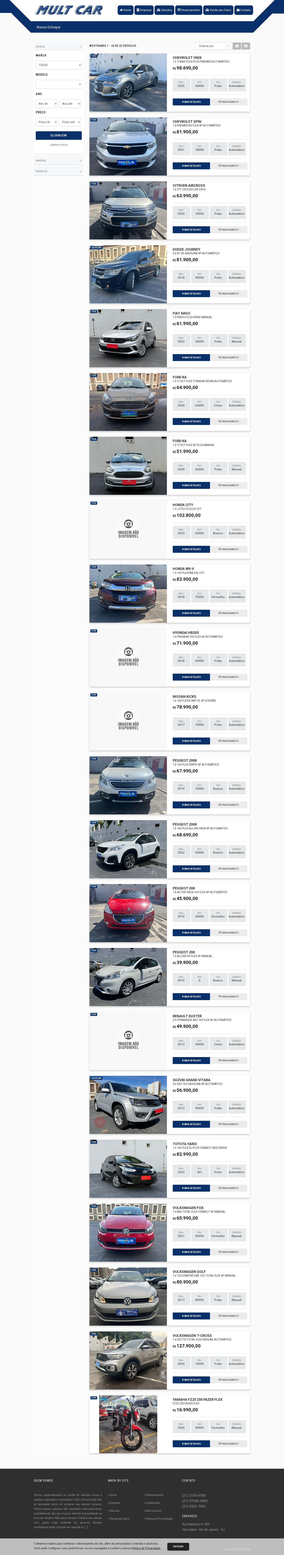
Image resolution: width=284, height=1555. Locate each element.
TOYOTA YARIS (200, 1145)
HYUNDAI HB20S (198, 634)
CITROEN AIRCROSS (189, 187)
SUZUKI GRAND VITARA (198, 1081)
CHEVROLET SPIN (196, 123)
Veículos (166, 10)
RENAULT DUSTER (202, 1018)
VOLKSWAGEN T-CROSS (202, 1337)
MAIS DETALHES (192, 102)
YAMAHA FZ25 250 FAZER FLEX (197, 1401)
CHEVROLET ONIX (201, 59)
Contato (245, 10)
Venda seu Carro (220, 10)
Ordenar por (206, 45)
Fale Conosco (153, 1510)
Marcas (41, 160)
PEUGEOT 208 (200, 890)
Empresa (145, 10)
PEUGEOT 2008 (196, 762)
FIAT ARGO (192, 315)
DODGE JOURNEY (196, 251)
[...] (86, 1527)
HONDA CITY (187, 506)
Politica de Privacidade (159, 1518)
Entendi (178, 1546)
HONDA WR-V (189, 570)
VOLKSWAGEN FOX (199, 1209)
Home (127, 10)
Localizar (60, 135)
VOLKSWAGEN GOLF (204, 1273)
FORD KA (202, 379)
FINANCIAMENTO (230, 102)
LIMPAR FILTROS (59, 144)
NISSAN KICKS (194, 698)
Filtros (40, 46)
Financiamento (190, 10)
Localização (152, 1502)
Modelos (41, 171)
